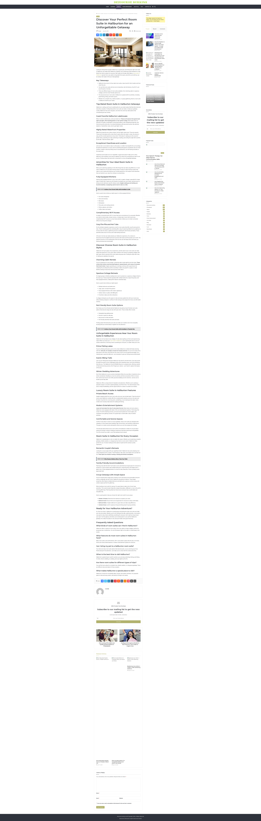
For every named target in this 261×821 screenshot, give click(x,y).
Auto (148, 231)
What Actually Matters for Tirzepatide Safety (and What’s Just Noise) (118, 762)
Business (113, 6)
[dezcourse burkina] (130, 2)
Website (121, 798)
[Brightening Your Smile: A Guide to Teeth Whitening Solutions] (134, 661)
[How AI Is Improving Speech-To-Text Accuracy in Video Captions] (150, 189)
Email (97, 798)
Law (148, 226)
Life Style (136, 6)
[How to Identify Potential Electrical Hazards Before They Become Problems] (150, 65)
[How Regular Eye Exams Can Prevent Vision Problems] (150, 183)
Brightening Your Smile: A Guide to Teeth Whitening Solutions (133, 667)
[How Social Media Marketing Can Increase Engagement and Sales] (150, 173)
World (148, 209)
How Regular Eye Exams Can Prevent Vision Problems (159, 183)
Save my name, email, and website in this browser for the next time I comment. (114, 803)
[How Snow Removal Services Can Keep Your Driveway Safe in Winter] (150, 165)
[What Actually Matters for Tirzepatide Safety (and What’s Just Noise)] (118, 708)
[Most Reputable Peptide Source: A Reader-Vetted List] (103, 708)
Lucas (100, 31)
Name (98, 793)
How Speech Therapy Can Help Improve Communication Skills (154, 157)
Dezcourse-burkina (151, 205)
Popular (147, 29)
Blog (148, 222)
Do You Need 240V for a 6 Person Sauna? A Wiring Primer (155, 99)
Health (119, 6)
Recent (154, 29)
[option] (155, 95)
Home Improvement (127, 6)
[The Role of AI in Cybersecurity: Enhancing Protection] (150, 35)
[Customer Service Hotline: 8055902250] (150, 74)
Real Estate (149, 229)
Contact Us (148, 6)
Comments (162, 29)
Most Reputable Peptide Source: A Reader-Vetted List (102, 762)
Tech (142, 6)
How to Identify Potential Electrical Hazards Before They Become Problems (159, 66)
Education (149, 224)
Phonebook (149, 207)
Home (107, 6)
